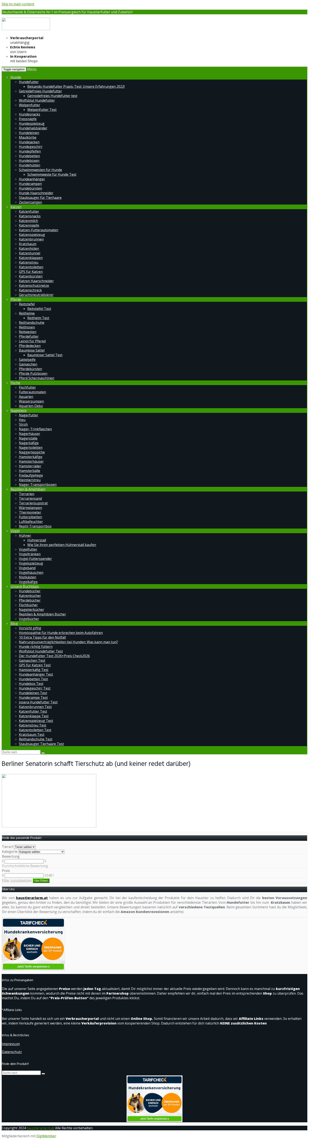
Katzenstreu (28, 262)
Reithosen (27, 327)
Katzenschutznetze (34, 285)
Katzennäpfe (29, 225)
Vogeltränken (30, 554)
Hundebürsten (30, 188)
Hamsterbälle (29, 470)
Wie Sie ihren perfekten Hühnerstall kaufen (61, 544)
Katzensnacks (30, 216)
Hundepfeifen (30, 151)
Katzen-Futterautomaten (38, 230)
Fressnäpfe (28, 119)
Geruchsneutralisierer (36, 294)
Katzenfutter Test (33, 711)
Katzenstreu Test (32, 725)
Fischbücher (28, 605)
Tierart (7, 846)
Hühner (25, 535)
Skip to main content (18, 4)
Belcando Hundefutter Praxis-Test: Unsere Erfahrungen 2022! (76, 86)
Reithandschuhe (31, 322)
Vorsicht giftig (30, 628)
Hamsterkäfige (30, 456)
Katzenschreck (30, 290)
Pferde (16, 299)
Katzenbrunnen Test (35, 706)
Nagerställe (28, 438)
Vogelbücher (29, 619)
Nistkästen (27, 577)
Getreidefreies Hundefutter (40, 91)
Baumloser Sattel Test (44, 355)
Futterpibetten (30, 517)
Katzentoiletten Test (35, 730)
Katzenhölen (29, 248)
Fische (15, 382)
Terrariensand (30, 498)
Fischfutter (27, 387)
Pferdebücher (30, 600)
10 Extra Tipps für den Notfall (42, 637)
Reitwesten (27, 332)
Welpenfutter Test (42, 109)
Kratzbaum (27, 244)
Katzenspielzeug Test (36, 720)
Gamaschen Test (32, 660)
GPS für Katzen (31, 271)
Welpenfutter (29, 105)
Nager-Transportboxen (38, 484)
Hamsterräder (30, 466)
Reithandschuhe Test (35, 739)
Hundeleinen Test (33, 693)
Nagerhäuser (29, 433)
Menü (31, 69)
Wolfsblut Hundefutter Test (41, 651)
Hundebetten (29, 156)
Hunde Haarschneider (36, 193)
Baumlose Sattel (32, 350)
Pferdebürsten (30, 369)
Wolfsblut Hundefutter (37, 100)
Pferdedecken (30, 345)
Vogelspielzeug (31, 563)
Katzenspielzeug (32, 234)
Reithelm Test (38, 318)
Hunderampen (30, 183)
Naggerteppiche (32, 452)
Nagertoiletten (30, 447)
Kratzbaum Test (31, 734)
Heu (22, 419)
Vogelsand (27, 568)
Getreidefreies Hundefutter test (52, 95)
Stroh (23, 424)
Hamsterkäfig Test (33, 669)
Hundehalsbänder (33, 128)
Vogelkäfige (28, 581)
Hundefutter (29, 82)
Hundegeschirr (30, 146)
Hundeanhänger (32, 179)
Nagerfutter (28, 415)
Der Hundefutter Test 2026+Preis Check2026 (54, 656)
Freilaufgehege (31, 475)
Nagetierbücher (31, 609)
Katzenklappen (31, 257)
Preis (6, 870)
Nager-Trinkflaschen (35, 429)
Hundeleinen (29, 132)
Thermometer (30, 512)
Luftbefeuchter (31, 521)
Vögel (15, 531)
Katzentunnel (29, 253)
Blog (14, 623)
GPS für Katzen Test (35, 665)
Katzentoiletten (31, 267)
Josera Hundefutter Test (38, 702)
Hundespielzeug (32, 123)
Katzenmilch (28, 220)
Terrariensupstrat (33, 503)
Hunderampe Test (33, 697)
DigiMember (46, 1136)
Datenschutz (12, 1052)
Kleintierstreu (30, 480)
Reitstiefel (27, 304)
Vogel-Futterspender (35, 558)
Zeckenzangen (30, 202)
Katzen (16, 207)
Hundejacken (29, 142)
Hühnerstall (36, 540)
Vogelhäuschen (31, 572)
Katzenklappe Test (34, 716)
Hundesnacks (29, 114)
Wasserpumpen (31, 401)
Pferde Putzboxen (33, 373)
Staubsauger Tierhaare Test (41, 743)
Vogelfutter (28, 549)
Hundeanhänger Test (36, 674)
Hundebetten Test (33, 679)
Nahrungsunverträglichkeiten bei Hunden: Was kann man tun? (68, 642)
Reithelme (27, 313)
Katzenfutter (29, 211)
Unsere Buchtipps (25, 586)
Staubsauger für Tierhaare (40, 197)
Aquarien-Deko (31, 406)
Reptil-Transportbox (35, 526)
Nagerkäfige (29, 443)
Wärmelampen (30, 507)
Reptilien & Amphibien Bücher (42, 614)
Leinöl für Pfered (32, 341)
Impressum (11, 1044)
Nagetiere (18, 410)
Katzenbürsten (30, 276)
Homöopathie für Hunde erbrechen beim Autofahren (61, 632)
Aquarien (26, 396)
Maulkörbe (27, 137)
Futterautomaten (32, 392)
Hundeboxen (29, 160)
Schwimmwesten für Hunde (40, 169)
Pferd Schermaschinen (36, 378)
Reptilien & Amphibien (28, 489)
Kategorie (9, 851)
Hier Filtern (41, 880)
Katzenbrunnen (31, 239)
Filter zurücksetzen (17, 880)
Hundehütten (29, 165)
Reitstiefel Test (39, 308)
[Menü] (26, 29)
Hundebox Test (31, 683)
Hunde (16, 77)
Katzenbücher (30, 595)
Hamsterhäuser (31, 461)
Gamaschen (28, 364)
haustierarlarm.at (32, 898)
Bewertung (11, 856)
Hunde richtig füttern (36, 646)
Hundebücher (30, 591)
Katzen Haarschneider (36, 281)
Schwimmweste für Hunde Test (51, 174)
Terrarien (26, 494)
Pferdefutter (29, 336)
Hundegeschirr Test (34, 688)
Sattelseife (27, 359)
